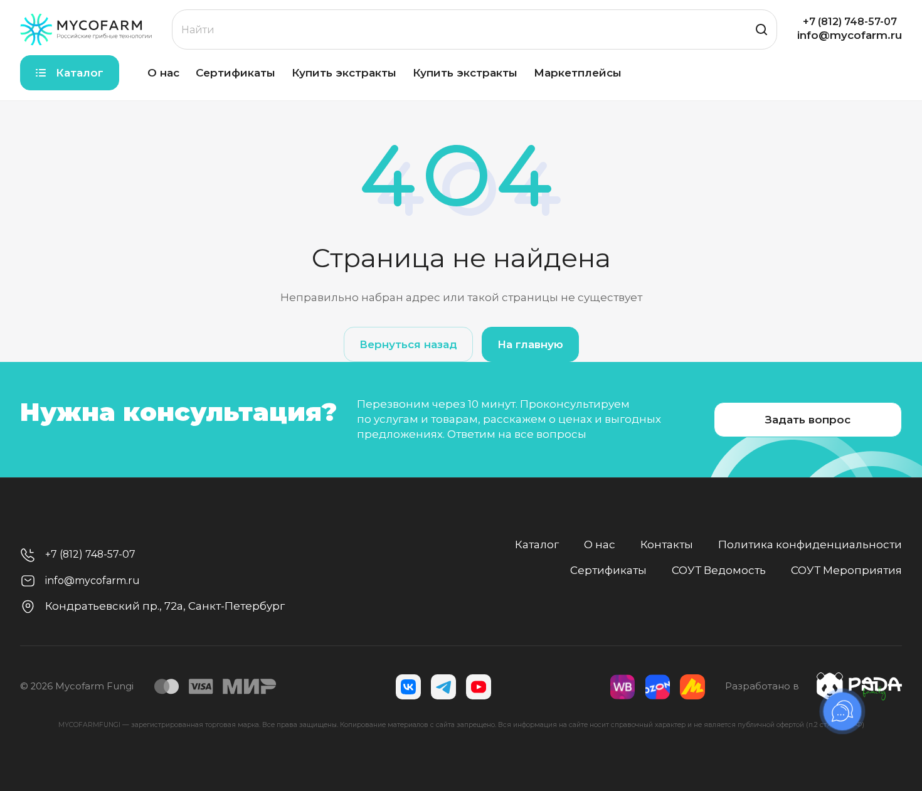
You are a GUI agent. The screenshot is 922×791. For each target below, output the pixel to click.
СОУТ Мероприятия (846, 570)
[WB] (622, 686)
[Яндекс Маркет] (692, 686)
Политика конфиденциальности (810, 544)
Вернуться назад (408, 344)
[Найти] (761, 29)
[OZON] (657, 686)
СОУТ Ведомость (719, 570)
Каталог (537, 544)
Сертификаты (608, 570)
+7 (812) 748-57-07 (850, 22)
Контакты (666, 544)
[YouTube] (478, 686)
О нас (599, 544)
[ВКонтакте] (408, 686)
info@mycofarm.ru (849, 35)
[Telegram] (443, 686)
